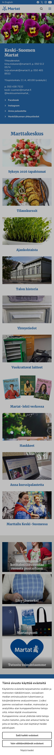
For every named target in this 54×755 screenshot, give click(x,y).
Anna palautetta (17, 111)
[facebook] (38, 2)
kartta (7, 83)
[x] (42, 2)
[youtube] (50, 2)
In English (7, 2)
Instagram (14, 105)
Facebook (13, 100)
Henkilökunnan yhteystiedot (23, 116)
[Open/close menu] (50, 8)
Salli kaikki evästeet (27, 735)
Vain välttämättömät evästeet (27, 743)
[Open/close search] (41, 8)
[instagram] (46, 2)
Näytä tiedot (27, 750)
